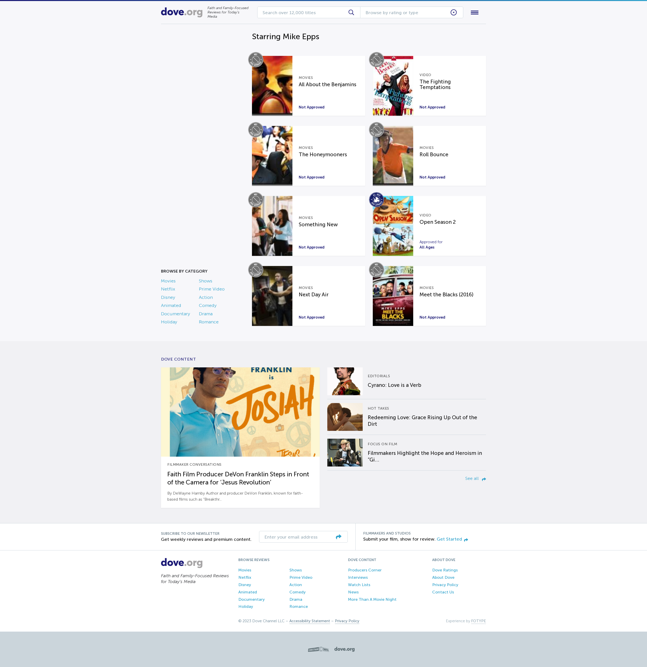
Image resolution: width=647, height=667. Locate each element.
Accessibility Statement (309, 621)
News (353, 592)
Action (206, 297)
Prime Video (212, 289)
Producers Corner (365, 570)
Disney (168, 297)
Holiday (169, 321)
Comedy (208, 305)
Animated (171, 305)
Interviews (358, 577)
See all (472, 478)
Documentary (175, 313)
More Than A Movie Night (372, 599)
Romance (209, 321)
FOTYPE (478, 621)
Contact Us (443, 592)
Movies (168, 280)
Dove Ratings (445, 570)
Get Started (449, 539)
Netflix (168, 289)
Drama (206, 313)
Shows (205, 280)
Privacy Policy (445, 585)
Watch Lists (359, 585)
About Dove (443, 577)
